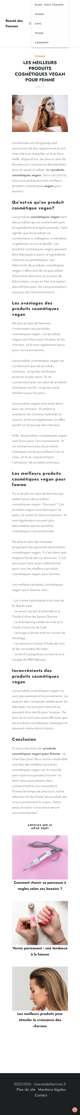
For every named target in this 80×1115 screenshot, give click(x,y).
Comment (42, 42)
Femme (39, 14)
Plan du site (26, 1089)
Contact (41, 1095)
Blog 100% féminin (49, 4)
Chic (38, 23)
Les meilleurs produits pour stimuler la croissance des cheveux (40, 1019)
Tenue (39, 33)
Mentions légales (51, 1089)
